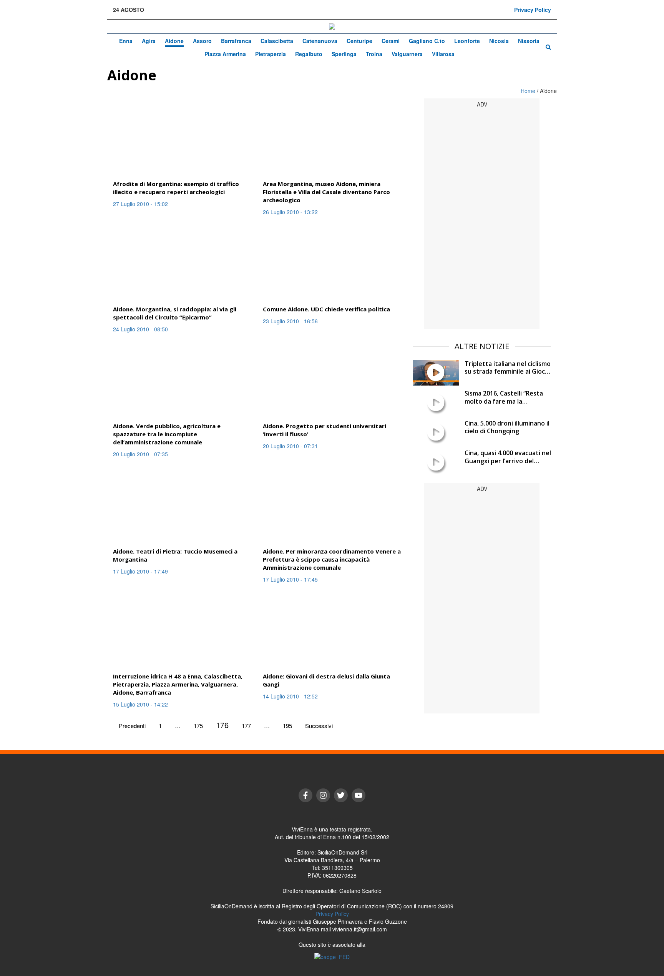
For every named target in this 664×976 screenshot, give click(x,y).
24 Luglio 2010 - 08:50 (140, 329)
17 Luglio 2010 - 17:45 (290, 579)
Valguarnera (407, 54)
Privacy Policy (532, 9)
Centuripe (359, 41)
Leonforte (467, 41)
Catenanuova (319, 41)
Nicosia (499, 41)
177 (246, 726)
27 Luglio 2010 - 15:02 (140, 204)
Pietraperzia (270, 54)
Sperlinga (344, 54)
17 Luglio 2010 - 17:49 (140, 571)
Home (529, 91)
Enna (126, 41)
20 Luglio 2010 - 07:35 (140, 454)
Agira (149, 41)
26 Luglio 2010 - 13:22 (290, 212)
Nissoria (529, 41)
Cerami (391, 41)
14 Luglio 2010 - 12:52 (290, 696)
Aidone (174, 41)
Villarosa (443, 54)
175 (198, 726)
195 (287, 726)
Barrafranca (236, 41)
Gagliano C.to (427, 41)
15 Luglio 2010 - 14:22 (140, 704)
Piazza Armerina (225, 54)
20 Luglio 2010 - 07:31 (290, 446)
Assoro (202, 41)
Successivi (319, 726)
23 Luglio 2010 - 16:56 (290, 321)
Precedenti (132, 726)
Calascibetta (277, 41)
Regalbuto (308, 54)
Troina (374, 54)
